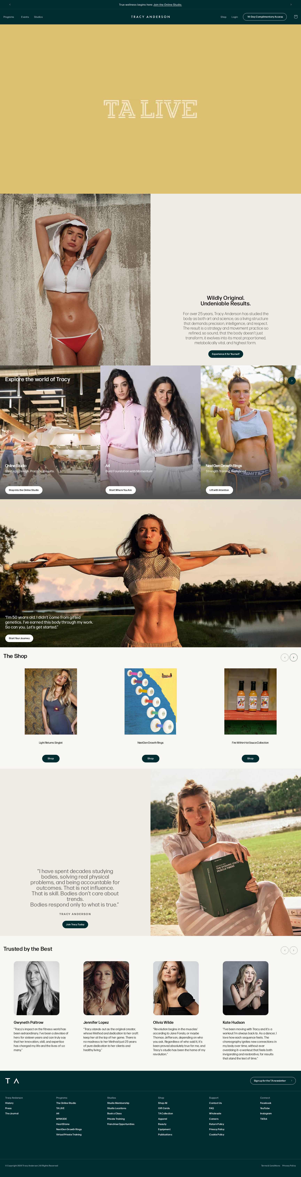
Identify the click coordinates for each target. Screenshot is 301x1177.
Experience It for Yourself (226, 353)
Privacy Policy (216, 1129)
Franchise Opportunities (120, 1123)
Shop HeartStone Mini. (173, 4)
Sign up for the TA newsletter (270, 1080)
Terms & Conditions (270, 1165)
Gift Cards (164, 1108)
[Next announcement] (291, 4)
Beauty (162, 1123)
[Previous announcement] (10, 4)
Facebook (265, 1102)
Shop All (162, 1102)
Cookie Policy (216, 1134)
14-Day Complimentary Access (265, 16)
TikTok (263, 1118)
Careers (213, 1118)
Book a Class (114, 1113)
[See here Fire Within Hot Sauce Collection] (250, 715)
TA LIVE (60, 1108)
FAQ (211, 1108)
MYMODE (61, 1118)
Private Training (116, 1118)
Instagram (266, 1113)
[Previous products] (285, 657)
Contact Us (215, 1102)
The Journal (11, 1113)
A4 (57, 1113)
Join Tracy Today (75, 924)
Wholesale (215, 1113)
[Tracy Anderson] (150, 17)
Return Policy (216, 1123)
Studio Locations (116, 1108)
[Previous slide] (283, 381)
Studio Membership (118, 1102)
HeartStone (63, 1123)
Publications (165, 1134)
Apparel (162, 1118)
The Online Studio (66, 1102)
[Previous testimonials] (285, 950)
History (9, 1102)
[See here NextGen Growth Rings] (151, 715)
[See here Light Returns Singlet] (51, 715)
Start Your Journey (19, 638)
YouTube (265, 1108)
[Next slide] (292, 381)
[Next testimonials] (294, 950)
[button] (9, 16)
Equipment (164, 1129)
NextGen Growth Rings (69, 1129)
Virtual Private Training (69, 1134)
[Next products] (294, 657)
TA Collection (165, 1113)
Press (8, 1108)
